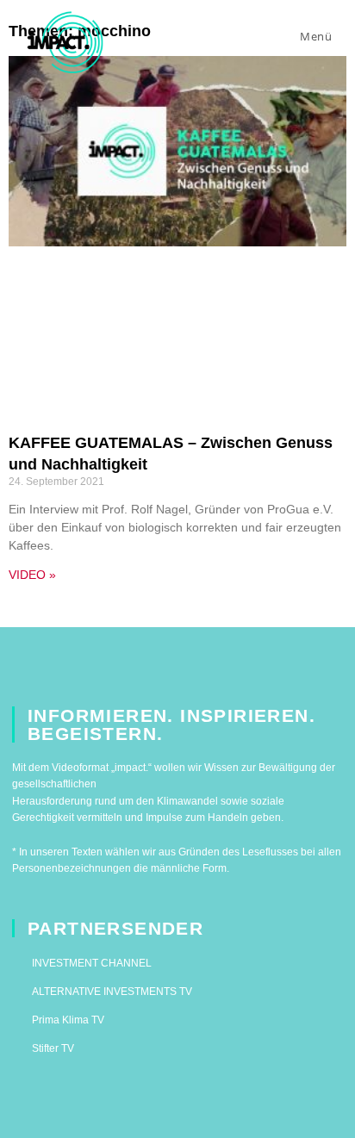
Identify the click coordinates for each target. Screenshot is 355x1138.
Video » (32, 574)
